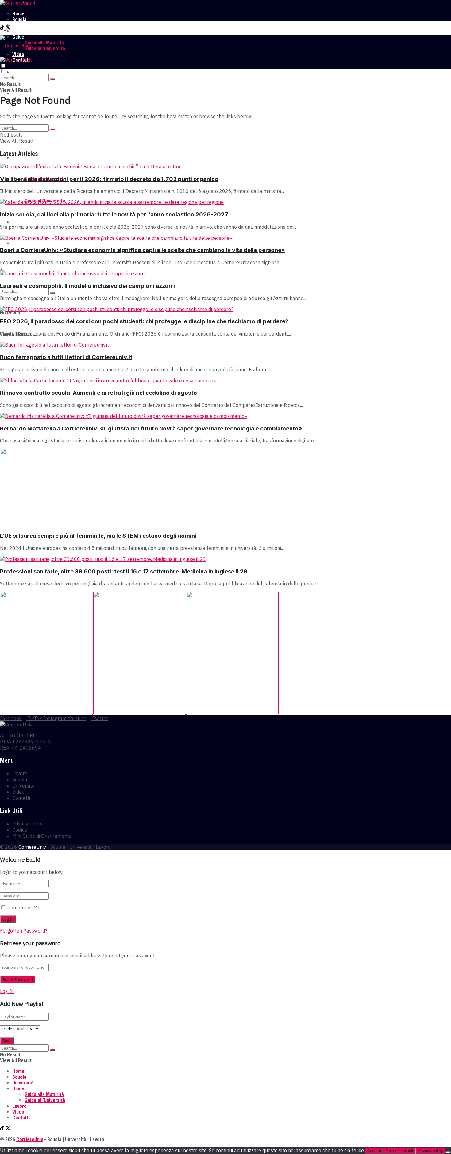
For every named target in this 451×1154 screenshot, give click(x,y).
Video (18, 222)
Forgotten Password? (23, 931)
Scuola (19, 19)
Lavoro (19, 31)
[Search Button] (52, 79)
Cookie (19, 830)
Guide (18, 158)
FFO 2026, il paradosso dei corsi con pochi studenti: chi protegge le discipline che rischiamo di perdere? (144, 321)
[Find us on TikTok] (3, 28)
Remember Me (23, 907)
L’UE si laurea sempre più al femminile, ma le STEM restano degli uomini (98, 535)
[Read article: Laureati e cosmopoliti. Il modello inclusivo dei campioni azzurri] (225, 273)
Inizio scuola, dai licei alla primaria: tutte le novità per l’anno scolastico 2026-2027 (114, 214)
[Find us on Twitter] (8, 28)
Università (22, 25)
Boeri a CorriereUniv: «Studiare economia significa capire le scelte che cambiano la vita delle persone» (142, 250)
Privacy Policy (27, 824)
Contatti (21, 243)
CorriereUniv (32, 847)
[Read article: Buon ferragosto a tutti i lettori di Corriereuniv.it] (225, 345)
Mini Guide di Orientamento (42, 836)
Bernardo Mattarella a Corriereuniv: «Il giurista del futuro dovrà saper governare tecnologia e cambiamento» (151, 428)
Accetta (374, 1150)
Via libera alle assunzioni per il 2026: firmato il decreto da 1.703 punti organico (109, 178)
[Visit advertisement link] (46, 712)
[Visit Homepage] (18, 3)
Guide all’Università (45, 48)
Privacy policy (430, 1150)
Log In (7, 991)
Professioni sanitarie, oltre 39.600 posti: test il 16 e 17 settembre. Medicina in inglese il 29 (124, 571)
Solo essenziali (399, 1150)
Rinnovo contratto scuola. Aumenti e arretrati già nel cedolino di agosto (98, 392)
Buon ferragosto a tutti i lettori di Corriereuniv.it (66, 357)
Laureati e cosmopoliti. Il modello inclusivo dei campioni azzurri (87, 285)
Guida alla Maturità (44, 43)
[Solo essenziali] (447, 1152)
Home (18, 14)
